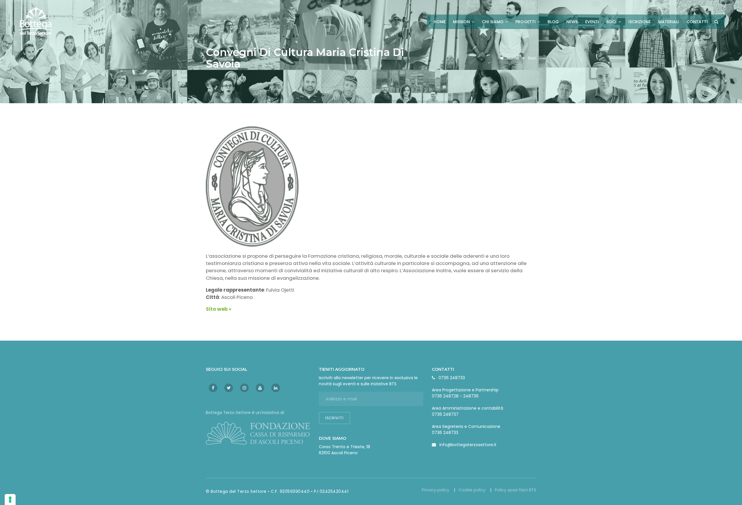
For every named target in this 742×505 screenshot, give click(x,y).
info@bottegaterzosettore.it (468, 445)
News (572, 22)
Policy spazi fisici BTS (515, 490)
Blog (553, 22)
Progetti (526, 22)
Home (439, 22)
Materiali (668, 22)
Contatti (697, 22)
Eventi (592, 22)
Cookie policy (473, 490)
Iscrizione (639, 22)
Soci (612, 22)
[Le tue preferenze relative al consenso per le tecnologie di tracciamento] (10, 499)
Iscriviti (334, 418)
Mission (462, 22)
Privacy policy (436, 490)
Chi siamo (493, 22)
